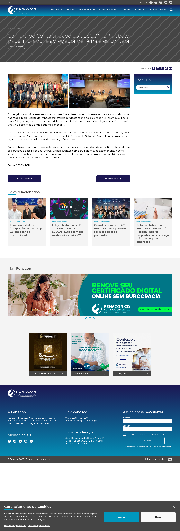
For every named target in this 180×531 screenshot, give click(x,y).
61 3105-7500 (81, 418)
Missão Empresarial (107, 10)
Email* (126, 426)
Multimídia (125, 10)
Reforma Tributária (86, 10)
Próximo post (111, 178)
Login (10, 2)
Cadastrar (147, 440)
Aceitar (121, 517)
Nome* (126, 418)
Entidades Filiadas (157, 10)
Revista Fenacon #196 (44, 373)
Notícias (70, 10)
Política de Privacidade (48, 516)
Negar (158, 517)
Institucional (56, 10)
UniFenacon (139, 10)
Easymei (121, 373)
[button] (174, 507)
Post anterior (26, 178)
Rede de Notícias (14, 28)
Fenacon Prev (82, 373)
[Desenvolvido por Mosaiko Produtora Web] (170, 459)
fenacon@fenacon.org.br (85, 420)
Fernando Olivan (24, 49)
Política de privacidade (15, 525)
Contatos (143, 2)
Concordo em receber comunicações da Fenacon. (146, 434)
